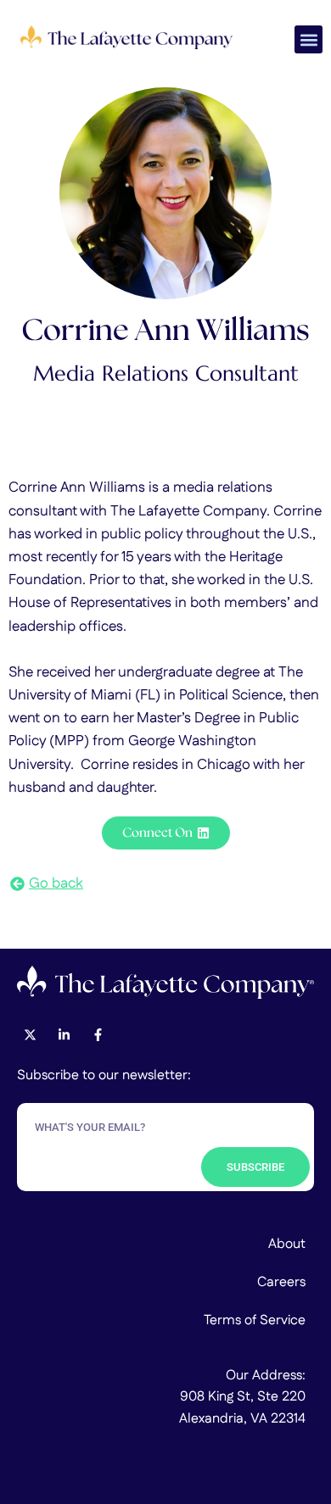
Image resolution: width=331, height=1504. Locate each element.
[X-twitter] (29, 1035)
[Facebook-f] (97, 1035)
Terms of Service (255, 1320)
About (287, 1244)
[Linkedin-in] (63, 1035)
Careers (281, 1282)
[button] (309, 39)
